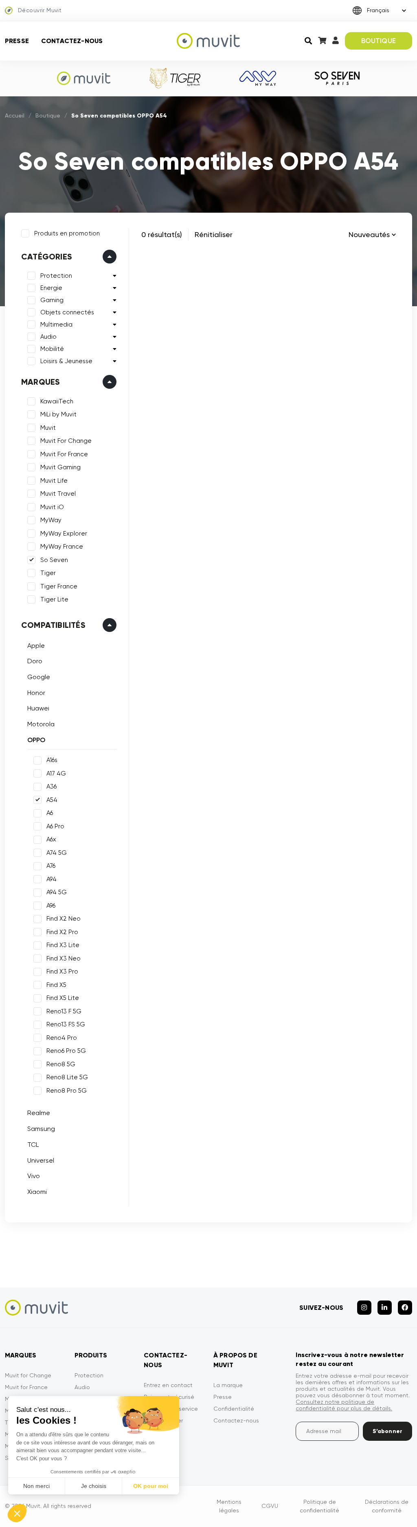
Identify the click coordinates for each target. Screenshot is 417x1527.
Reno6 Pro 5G (66, 1050)
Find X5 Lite (62, 998)
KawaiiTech (56, 401)
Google (38, 677)
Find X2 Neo (63, 918)
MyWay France (61, 546)
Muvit (48, 427)
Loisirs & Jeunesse (66, 361)
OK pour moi (150, 1486)
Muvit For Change (66, 440)
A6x (51, 839)
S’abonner (387, 1431)
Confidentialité (233, 1408)
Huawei (38, 708)
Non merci (36, 1486)
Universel (40, 1160)
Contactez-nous (72, 41)
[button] (17, 1513)
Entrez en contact (168, 1385)
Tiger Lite (54, 599)
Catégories (46, 256)
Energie (51, 288)
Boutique (47, 115)
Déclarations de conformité (386, 1506)
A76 (50, 865)
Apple (36, 645)
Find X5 (56, 985)
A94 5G (56, 892)
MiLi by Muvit (58, 414)
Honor (36, 693)
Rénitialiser (214, 234)
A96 (50, 905)
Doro (34, 661)
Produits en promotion (67, 233)
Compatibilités (53, 625)
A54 (51, 800)
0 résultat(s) (161, 234)
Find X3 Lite (62, 945)
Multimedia (56, 324)
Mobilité (52, 349)
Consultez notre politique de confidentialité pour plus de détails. (344, 1405)
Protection (56, 275)
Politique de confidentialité (319, 1506)
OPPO (36, 740)
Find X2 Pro (62, 932)
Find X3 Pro (62, 971)
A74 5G (56, 852)
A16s (51, 760)
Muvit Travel (58, 493)
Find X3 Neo (63, 958)
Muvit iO (52, 507)
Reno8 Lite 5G (67, 1077)
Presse (17, 41)
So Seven (54, 560)
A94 (51, 879)
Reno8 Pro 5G (66, 1090)
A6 (49, 813)
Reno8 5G (60, 1064)
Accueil (14, 115)
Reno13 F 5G (63, 1011)
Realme (38, 1113)
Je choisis (93, 1486)
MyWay (50, 520)
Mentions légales (229, 1506)
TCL (33, 1144)
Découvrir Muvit (39, 10)
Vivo (33, 1176)
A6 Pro (55, 826)
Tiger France (58, 586)
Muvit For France (64, 454)
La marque (228, 1385)
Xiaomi (37, 1192)
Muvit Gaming (60, 467)
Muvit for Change (28, 1375)
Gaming (52, 300)
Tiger (48, 573)
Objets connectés (67, 312)
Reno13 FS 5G (65, 1024)
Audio (48, 336)
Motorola (41, 724)
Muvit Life (54, 480)
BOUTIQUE (378, 41)
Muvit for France (26, 1387)
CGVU (269, 1506)
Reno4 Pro (61, 1037)
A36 (51, 786)
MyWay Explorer (63, 533)
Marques (40, 382)
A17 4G (56, 773)
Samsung (41, 1129)
